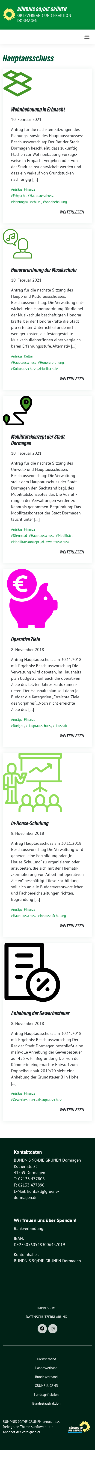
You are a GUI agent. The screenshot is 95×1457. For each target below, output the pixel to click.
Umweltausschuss (56, 542)
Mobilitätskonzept (26, 542)
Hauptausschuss (41, 195)
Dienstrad (20, 535)
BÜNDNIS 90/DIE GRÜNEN (42, 9)
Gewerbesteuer (24, 1099)
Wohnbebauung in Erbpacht (38, 109)
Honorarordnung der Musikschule (44, 270)
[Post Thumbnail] (17, 82)
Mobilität (64, 535)
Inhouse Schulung (53, 915)
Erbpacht (19, 195)
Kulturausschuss (24, 369)
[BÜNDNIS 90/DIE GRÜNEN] (9, 14)
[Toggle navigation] (87, 37)
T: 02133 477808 (29, 1178)
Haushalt (60, 726)
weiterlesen (71, 212)
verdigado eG (31, 1432)
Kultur (28, 356)
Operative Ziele (25, 639)
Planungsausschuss (26, 202)
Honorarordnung (52, 362)
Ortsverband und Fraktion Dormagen (44, 18)
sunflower (38, 1426)
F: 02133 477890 (29, 1185)
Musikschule (49, 369)
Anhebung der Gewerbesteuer (40, 1013)
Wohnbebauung (55, 202)
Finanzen (30, 189)
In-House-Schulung (30, 823)
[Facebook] (42, 1328)
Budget (18, 726)
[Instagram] (52, 1328)
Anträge (17, 189)
